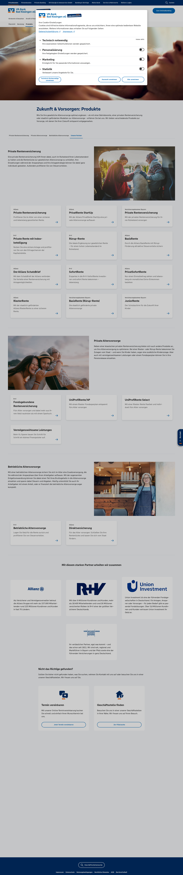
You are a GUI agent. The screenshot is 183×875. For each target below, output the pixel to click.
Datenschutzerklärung (49, 31)
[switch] (141, 49)
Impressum (67, 31)
